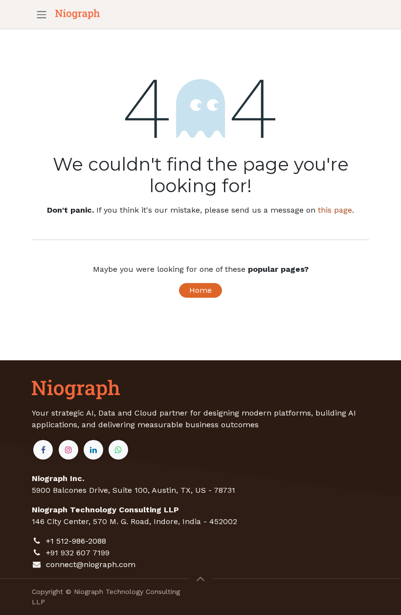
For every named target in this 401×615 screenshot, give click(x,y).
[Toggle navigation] (41, 14)
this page (335, 210)
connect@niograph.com (90, 564)
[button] (200, 579)
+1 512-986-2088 (76, 541)
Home (200, 290)
